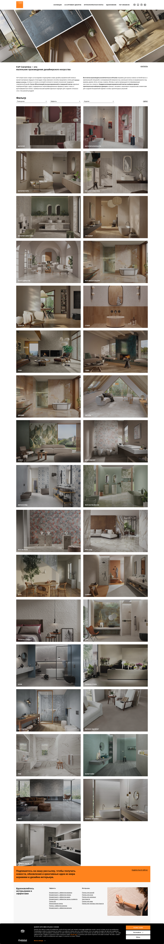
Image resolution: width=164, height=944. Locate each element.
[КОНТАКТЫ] (134, 5)
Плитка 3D (52, 901)
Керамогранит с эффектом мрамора (60, 893)
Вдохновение (111, 5)
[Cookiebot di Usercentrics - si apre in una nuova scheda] (22, 940)
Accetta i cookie (138, 927)
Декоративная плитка (56, 904)
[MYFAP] (141, 5)
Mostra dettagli (38, 940)
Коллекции (58, 5)
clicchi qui (73, 934)
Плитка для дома (87, 901)
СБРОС (145, 101)
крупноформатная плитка (93, 5)
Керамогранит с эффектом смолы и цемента (63, 899)
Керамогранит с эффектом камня (59, 897)
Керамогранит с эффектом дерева (60, 895)
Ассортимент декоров (72, 5)
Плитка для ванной (88, 893)
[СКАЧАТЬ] (138, 5)
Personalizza (137, 932)
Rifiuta (138, 937)
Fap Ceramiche (124, 5)
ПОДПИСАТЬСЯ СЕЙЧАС (140, 870)
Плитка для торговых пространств (93, 904)
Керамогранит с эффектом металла (60, 908)
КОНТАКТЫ (144, 66)
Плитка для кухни (87, 895)
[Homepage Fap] (19, 4)
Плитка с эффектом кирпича (58, 906)
